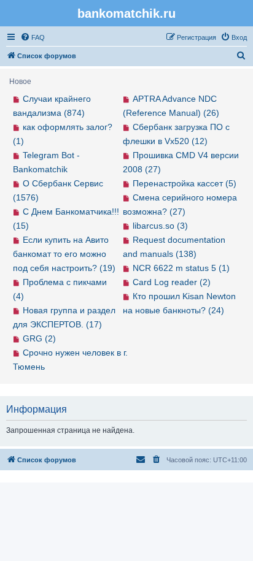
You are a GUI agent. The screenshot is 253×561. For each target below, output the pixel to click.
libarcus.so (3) (160, 226)
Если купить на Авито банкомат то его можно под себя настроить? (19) (64, 254)
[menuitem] (32, 37)
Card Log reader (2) (172, 282)
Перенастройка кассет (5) (184, 183)
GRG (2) (39, 338)
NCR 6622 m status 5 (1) (181, 268)
